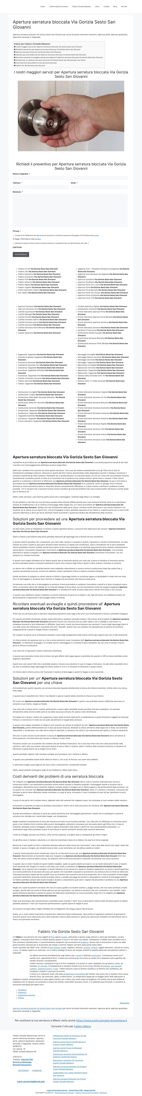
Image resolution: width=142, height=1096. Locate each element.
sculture (87, 948)
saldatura (22, 992)
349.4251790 (27, 1060)
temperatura (69, 974)
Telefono (17, 183)
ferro (53, 937)
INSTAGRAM (23, 1071)
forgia (90, 966)
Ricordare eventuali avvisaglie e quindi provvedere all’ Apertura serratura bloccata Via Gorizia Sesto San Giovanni (59, 57)
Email (74, 183)
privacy (96, 235)
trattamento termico (26, 995)
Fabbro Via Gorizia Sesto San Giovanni (30, 66)
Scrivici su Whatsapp (22, 1062)
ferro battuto (54, 948)
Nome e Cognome (21, 174)
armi (16, 950)
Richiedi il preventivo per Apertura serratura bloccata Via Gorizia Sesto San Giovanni (48, 49)
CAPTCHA (17, 247)
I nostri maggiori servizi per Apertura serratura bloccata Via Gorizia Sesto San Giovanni (49, 47)
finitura (21, 998)
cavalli (78, 955)
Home (43, 6)
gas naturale (116, 966)
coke (56, 969)
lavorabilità (80, 974)
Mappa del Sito (89, 1090)
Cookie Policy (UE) (76, 1090)
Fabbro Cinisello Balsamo (81, 6)
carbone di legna (45, 969)
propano (106, 966)
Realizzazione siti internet (64, 1093)
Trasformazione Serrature (58, 6)
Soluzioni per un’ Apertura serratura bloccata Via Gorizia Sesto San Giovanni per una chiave (50, 60)
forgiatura (84, 942)
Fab (76, 1026)
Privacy (17, 231)
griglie (63, 948)
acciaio (64, 937)
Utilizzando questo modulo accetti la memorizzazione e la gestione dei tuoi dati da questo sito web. (52, 243)
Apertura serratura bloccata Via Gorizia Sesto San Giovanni (38, 52)
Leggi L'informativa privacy (57, 1090)
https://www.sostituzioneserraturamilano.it (101, 1020)
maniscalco (96, 955)
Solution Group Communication (86, 1093)
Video (97, 6)
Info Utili (124, 6)
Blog (115, 6)
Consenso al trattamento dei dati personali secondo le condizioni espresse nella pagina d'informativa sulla (57, 235)
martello (43, 966)
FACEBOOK (37, 1071)
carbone (33, 969)
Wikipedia (124, 1003)
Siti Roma (103, 1093)
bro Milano (84, 1026)
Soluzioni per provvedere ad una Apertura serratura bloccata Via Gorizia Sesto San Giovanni (51, 55)
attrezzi (94, 948)
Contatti (106, 6)
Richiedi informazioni (22, 1065)
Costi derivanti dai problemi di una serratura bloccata (36, 63)
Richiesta (18, 192)
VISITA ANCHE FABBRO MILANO (31, 1082)
